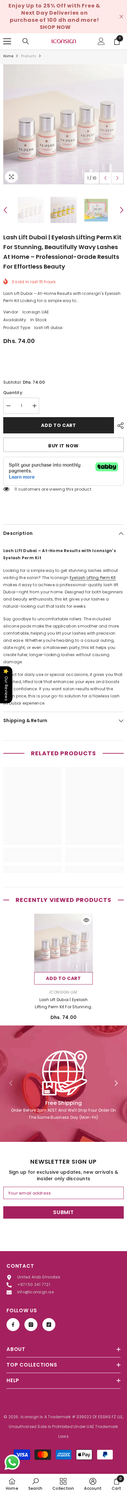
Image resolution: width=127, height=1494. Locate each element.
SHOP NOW (55, 27)
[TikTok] (48, 1324)
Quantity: (13, 392)
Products (28, 56)
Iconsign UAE (35, 312)
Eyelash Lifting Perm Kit (93, 577)
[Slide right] (116, 1083)
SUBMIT (63, 1212)
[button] (105, 178)
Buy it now (63, 446)
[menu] (7, 41)
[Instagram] (30, 1324)
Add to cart (58, 425)
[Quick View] (86, 920)
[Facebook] (13, 1324)
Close (121, 16)
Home (8, 56)
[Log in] (101, 41)
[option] (63, 124)
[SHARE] (119, 425)
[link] (32, 858)
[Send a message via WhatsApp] (12, 1462)
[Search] (26, 41)
